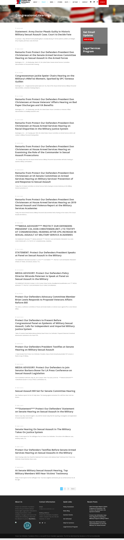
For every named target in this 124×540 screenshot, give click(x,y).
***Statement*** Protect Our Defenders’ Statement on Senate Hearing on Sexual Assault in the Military (44, 410)
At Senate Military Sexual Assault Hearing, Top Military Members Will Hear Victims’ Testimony (41, 472)
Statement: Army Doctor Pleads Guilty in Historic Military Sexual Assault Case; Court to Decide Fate (43, 33)
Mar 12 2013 (20, 446)
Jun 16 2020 (20, 119)
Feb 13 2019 (20, 196)
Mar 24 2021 (20, 49)
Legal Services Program (70, 527)
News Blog (66, 511)
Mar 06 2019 (20, 170)
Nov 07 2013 (20, 317)
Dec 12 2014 (20, 249)
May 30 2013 (20, 364)
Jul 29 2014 (20, 293)
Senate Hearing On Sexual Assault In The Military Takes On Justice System (43, 431)
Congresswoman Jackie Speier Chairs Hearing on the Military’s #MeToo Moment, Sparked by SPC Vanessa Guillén (44, 78)
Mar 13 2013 (20, 405)
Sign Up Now (88, 39)
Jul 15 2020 (20, 96)
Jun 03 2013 (20, 343)
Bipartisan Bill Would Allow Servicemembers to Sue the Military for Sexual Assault (97, 523)
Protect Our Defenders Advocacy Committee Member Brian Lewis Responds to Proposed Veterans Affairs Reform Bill (45, 299)
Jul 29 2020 (20, 72)
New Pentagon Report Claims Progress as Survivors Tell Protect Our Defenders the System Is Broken (98, 509)
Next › (73, 489)
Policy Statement (68, 507)
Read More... (32, 519)
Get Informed (67, 519)
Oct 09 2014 (20, 270)
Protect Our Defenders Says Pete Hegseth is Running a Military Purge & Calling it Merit (99, 516)
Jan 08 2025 (20, 28)
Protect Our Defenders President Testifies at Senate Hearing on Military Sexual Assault (44, 348)
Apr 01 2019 (20, 143)
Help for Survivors (68, 523)
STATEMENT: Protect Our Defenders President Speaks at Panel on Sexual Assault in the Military (45, 254)
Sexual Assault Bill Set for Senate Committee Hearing (45, 390)
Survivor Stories (68, 515)
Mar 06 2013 (20, 467)
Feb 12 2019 (20, 223)
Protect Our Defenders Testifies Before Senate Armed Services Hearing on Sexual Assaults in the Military (45, 451)
